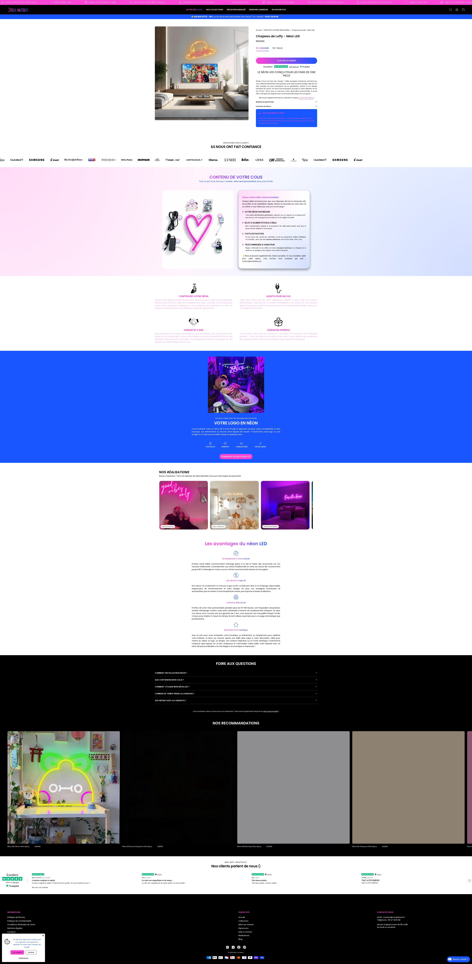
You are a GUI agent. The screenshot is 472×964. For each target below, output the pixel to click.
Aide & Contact (245, 932)
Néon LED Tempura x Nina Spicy (364, 846)
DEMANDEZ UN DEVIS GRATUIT (236, 456)
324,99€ (385, 847)
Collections (243, 921)
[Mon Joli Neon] (17, 10)
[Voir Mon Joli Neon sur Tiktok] (233, 947)
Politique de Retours (16, 917)
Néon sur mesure (246, 924)
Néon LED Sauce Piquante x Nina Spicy (137, 846)
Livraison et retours (263, 106)
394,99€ (38, 847)
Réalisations (243, 935)
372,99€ (269, 847)
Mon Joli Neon (239, 952)
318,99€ (160, 847)
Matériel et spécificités (265, 102)
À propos (11, 932)
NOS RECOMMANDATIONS (236, 723)
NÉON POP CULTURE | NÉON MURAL (276, 30)
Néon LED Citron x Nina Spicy (18, 846)
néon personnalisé (270, 711)
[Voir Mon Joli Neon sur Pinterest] (244, 947)
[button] (214, 9)
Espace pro (243, 928)
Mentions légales (14, 928)
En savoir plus (25, 944)
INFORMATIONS (13, 912)
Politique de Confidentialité (19, 921)
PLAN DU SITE (243, 912)
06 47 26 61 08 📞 (273, 17)
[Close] (43, 935)
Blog (240, 939)
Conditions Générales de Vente (21, 924)
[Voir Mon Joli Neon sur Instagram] (227, 947)
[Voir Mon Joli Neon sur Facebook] (239, 947)
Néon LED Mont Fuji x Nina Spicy (249, 846)
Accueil (259, 30)
